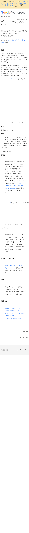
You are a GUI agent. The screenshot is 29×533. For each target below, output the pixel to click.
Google (17, 349)
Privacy (22, 349)
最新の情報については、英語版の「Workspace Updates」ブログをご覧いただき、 (14, 3)
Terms (26, 349)
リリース (21, 69)
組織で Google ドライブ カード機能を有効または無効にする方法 (14, 186)
